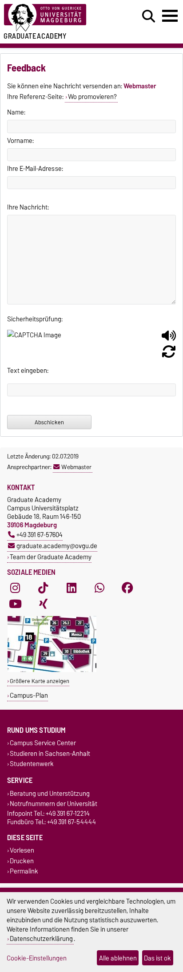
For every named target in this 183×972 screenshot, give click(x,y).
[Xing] (43, 604)
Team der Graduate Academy (51, 556)
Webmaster (76, 467)
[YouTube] (15, 604)
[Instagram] (15, 588)
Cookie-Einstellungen (37, 958)
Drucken (22, 861)
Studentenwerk (32, 764)
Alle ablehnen (118, 958)
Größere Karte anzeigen (39, 681)
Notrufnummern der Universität (53, 804)
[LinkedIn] (72, 588)
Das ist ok (157, 958)
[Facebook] (127, 588)
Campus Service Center (43, 743)
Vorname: (20, 140)
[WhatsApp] (99, 588)
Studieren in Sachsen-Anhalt (50, 753)
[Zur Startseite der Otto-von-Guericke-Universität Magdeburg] (56, 18)
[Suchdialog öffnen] (148, 16)
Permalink (24, 871)
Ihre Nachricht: (28, 207)
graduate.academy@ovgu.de (56, 545)
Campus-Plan (29, 695)
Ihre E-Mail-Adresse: (35, 168)
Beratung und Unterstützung (50, 793)
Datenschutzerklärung (41, 938)
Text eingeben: (27, 370)
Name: (16, 112)
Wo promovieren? (92, 96)
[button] (169, 339)
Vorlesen (22, 851)
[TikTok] (43, 588)
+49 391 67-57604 (39, 534)
